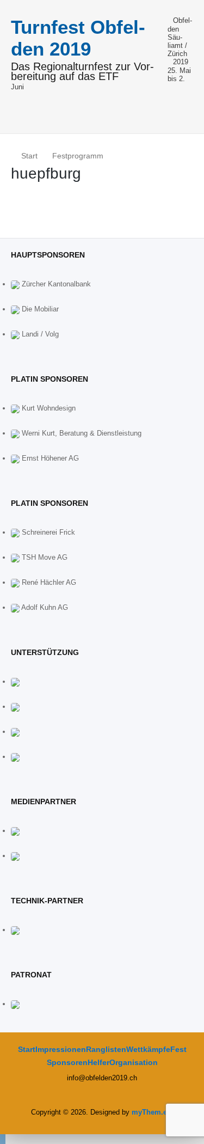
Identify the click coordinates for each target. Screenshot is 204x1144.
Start (26, 1049)
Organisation (133, 1062)
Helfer (98, 1062)
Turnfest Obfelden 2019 (78, 37)
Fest (178, 1049)
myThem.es (151, 1112)
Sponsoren (67, 1062)
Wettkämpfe (148, 1049)
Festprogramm (77, 155)
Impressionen (60, 1049)
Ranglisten (106, 1049)
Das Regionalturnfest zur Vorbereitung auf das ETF (82, 72)
